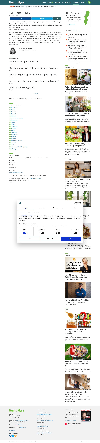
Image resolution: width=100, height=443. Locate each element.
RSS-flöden (12, 430)
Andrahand (14, 107)
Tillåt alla (71, 238)
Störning (13, 136)
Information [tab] (42, 208)
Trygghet (13, 138)
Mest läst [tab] (68, 31)
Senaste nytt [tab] (76, 31)
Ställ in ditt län (71, 24)
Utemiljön (13, 142)
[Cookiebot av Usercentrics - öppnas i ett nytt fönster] (75, 203)
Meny (82, 2)
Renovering (14, 134)
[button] (50, 2)
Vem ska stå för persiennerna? (23, 61)
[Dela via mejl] (57, 18)
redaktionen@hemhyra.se (21, 420)
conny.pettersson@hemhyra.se (45, 420)
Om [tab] (75, 208)
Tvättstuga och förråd (16, 140)
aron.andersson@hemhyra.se (44, 433)
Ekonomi (13, 114)
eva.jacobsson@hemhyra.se (44, 414)
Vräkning (13, 149)
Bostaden (13, 112)
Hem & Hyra (19, 425)
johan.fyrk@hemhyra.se (43, 426)
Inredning (13, 128)
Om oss (82, 441)
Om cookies (87, 441)
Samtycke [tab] (25, 208)
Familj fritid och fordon (17, 118)
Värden (13, 145)
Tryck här (27, 98)
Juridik (13, 130)
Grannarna (14, 120)
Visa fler (36, 93)
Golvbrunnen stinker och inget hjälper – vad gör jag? (34, 81)
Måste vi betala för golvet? (21, 88)
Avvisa (29, 238)
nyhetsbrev (23, 427)
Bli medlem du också (70, 420)
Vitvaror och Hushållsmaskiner (19, 147)
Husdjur (13, 122)
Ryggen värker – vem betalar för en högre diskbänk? (33, 68)
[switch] (42, 233)
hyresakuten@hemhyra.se (16, 172)
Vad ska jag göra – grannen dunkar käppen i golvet (33, 75)
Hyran (12, 124)
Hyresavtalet (14, 126)
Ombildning (14, 132)
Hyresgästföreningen (35, 178)
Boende (13, 110)
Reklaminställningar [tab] (58, 208)
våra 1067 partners (27, 215)
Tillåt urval (50, 238)
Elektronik (13, 116)
